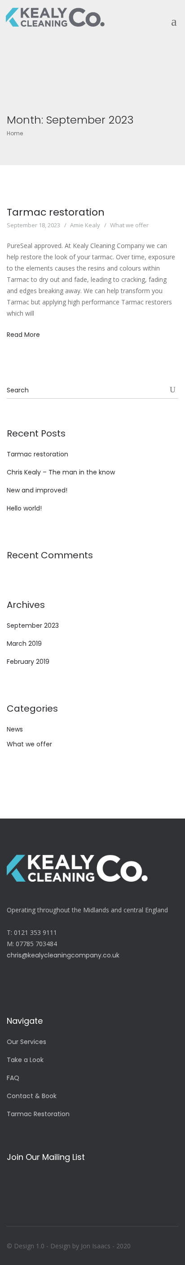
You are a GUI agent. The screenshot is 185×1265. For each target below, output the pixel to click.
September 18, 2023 (33, 225)
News (15, 729)
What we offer (129, 225)
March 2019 (24, 643)
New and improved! (37, 490)
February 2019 (28, 661)
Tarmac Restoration (38, 1113)
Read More (23, 334)
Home (15, 133)
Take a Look (25, 1059)
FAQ (13, 1077)
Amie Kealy (85, 225)
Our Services (26, 1041)
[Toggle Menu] (169, 15)
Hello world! (24, 508)
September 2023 (33, 625)
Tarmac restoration (56, 212)
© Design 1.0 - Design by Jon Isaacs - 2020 (69, 1246)
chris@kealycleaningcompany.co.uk (63, 955)
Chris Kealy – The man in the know (61, 472)
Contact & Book (32, 1095)
